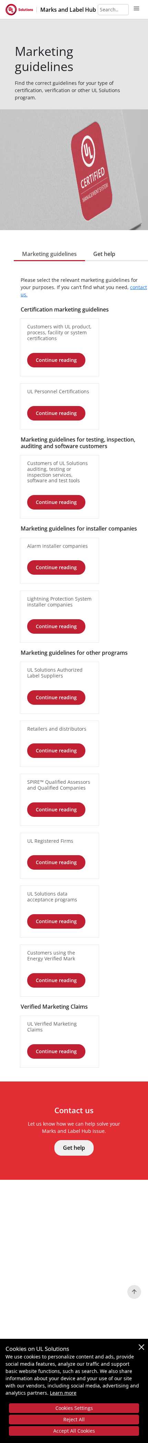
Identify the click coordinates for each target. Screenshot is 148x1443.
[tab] (49, 254)
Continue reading (56, 360)
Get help (74, 1148)
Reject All (74, 1419)
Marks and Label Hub (68, 9)
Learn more (63, 1393)
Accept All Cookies (74, 1430)
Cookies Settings (74, 1408)
